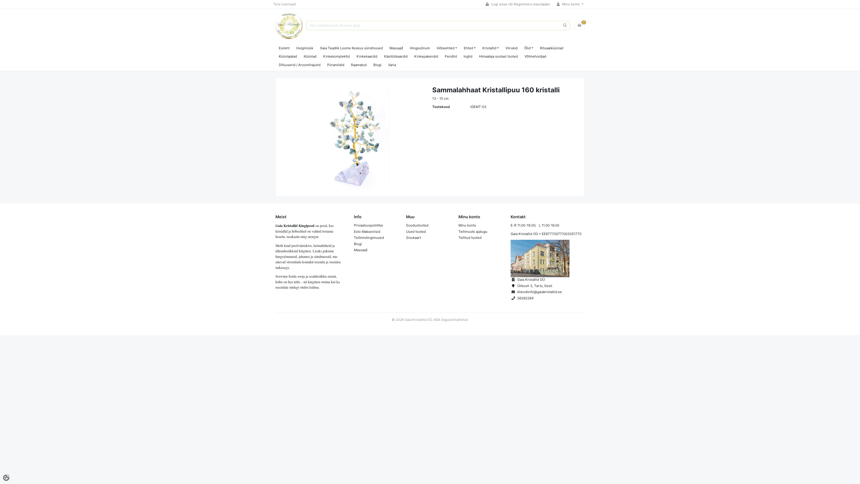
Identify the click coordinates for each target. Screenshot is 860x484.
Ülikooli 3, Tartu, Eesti (534, 286)
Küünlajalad (288, 56)
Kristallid (489, 48)
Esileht (284, 48)
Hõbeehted (445, 48)
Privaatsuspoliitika (368, 225)
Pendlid (451, 56)
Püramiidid (335, 65)
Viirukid (511, 48)
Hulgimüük (304, 48)
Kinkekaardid (367, 56)
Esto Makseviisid (367, 231)
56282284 (525, 298)
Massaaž (396, 48)
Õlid (527, 48)
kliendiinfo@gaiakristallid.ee (539, 292)
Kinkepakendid (426, 56)
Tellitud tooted (470, 238)
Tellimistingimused (369, 238)
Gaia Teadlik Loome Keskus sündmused (351, 48)
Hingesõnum (420, 48)
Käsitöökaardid (396, 56)
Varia (392, 65)
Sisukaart (413, 238)
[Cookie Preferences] (6, 478)
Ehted (468, 48)
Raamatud (359, 65)
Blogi (377, 65)
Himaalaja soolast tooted (498, 56)
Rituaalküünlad (551, 48)
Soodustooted (417, 225)
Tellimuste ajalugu (472, 231)
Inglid (468, 56)
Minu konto (571, 4)
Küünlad (310, 56)
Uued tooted (416, 231)
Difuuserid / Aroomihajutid (299, 65)
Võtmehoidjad (535, 56)
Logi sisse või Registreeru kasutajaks (520, 4)
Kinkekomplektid (336, 56)
